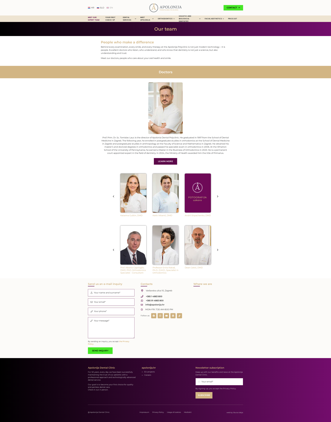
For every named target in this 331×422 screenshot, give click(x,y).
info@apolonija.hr (154, 304)
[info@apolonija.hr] (143, 305)
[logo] (165, 7)
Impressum (144, 412)
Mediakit (187, 412)
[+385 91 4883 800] (143, 300)
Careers (147, 375)
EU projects (149, 372)
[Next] (217, 196)
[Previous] (113, 196)
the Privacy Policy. (228, 388)
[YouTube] (166, 315)
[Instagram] (160, 315)
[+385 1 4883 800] (143, 296)
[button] (135, 19)
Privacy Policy (158, 412)
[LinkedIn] (173, 315)
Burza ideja (238, 412)
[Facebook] (153, 315)
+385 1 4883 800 (154, 296)
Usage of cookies (174, 412)
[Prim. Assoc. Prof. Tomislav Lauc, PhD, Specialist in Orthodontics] (165, 108)
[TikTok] (179, 315)
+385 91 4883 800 (155, 300)
